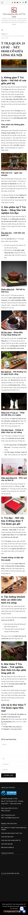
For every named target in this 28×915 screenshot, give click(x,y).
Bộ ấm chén (6, 332)
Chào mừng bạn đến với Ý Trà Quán (14, 15)
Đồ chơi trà (6, 372)
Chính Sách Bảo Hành (7, 837)
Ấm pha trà (6, 233)
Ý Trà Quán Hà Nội (16, 729)
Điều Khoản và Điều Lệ (7, 847)
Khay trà (5, 412)
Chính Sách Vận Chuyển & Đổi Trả (11, 840)
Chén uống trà (7, 289)
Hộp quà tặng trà (9, 478)
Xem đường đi (17, 727)
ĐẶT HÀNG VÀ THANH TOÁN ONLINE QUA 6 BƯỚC (14, 829)
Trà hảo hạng (7, 430)
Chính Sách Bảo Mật (7, 844)
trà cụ (15, 412)
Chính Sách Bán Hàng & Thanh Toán (11, 833)
